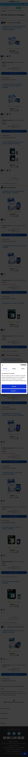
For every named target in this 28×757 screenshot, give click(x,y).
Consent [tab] (5, 368)
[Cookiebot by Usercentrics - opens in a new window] (20, 365)
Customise (13, 390)
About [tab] (22, 368)
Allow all (14, 386)
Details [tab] (14, 368)
